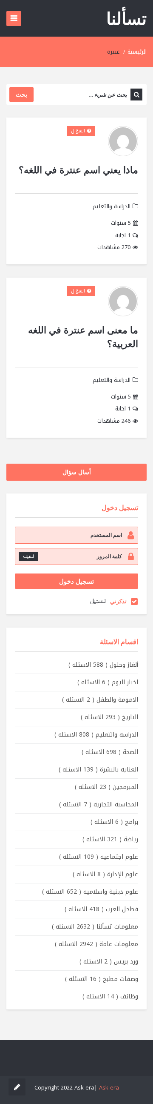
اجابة (122, 236)
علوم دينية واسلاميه (90, 892)
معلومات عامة (96, 944)
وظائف (110, 996)
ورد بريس (108, 961)
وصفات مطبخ (101, 979)
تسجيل (98, 601)
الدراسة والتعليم (111, 206)
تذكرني (118, 601)
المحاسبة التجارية (98, 804)
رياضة (110, 839)
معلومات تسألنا (95, 926)
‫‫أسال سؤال (76, 472)
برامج (114, 822)
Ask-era (109, 1087)
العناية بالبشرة (98, 769)
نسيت (28, 556)
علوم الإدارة (105, 874)
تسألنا (126, 18)
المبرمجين (106, 787)
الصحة (110, 752)
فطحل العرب (101, 909)
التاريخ (109, 717)
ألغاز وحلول (103, 665)
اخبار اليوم (107, 682)
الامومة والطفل (100, 699)
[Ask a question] (17, 1086)
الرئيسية (137, 51)
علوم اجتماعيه (98, 857)
